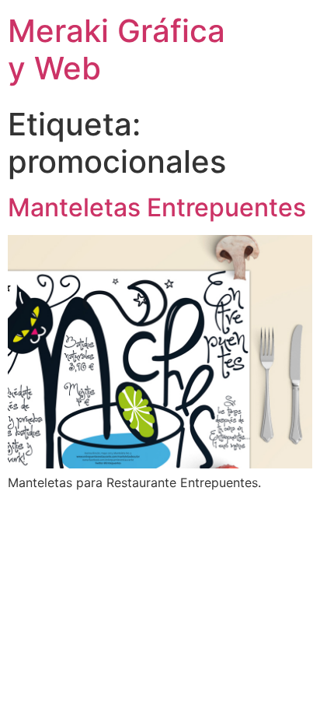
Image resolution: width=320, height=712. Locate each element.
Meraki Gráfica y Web (116, 49)
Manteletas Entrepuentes (157, 207)
